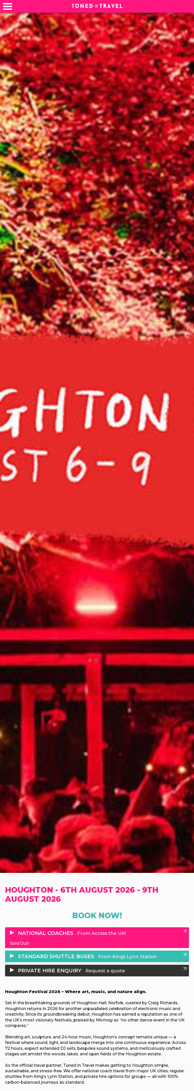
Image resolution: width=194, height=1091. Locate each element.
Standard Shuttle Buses (86, 956)
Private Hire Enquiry (70, 971)
